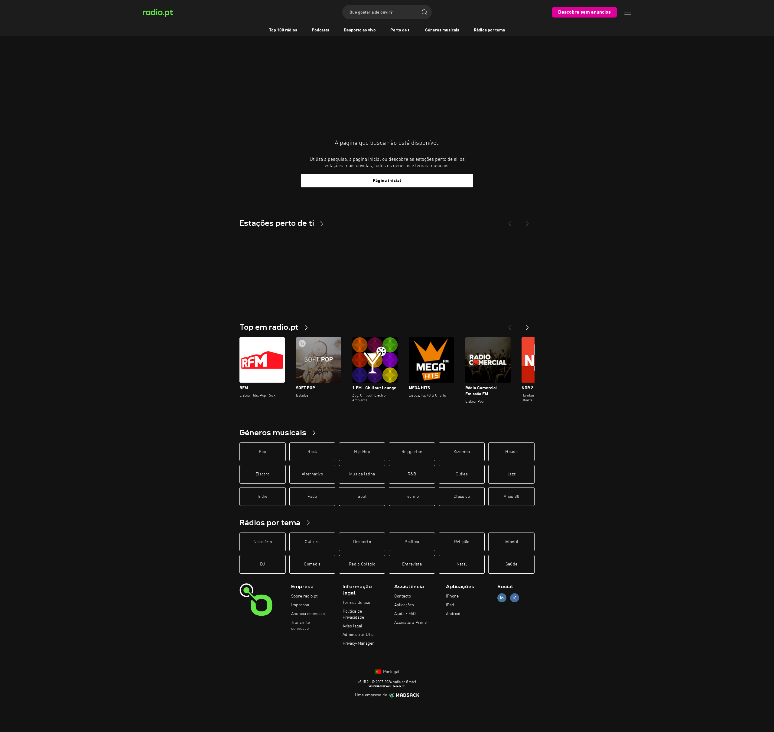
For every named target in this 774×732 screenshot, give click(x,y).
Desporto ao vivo (360, 30)
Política (412, 542)
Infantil (512, 542)
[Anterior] (509, 325)
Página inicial (387, 181)
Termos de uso (356, 603)
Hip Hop (362, 452)
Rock (312, 452)
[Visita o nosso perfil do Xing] (514, 598)
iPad (450, 605)
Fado (312, 496)
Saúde (512, 564)
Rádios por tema (489, 30)
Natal (462, 564)
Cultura (312, 542)
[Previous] (509, 221)
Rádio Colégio (362, 564)
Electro (262, 474)
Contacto (402, 596)
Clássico (462, 496)
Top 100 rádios (283, 30)
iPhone (452, 596)
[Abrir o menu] (627, 12)
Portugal (390, 672)
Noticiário (262, 542)
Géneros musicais (442, 30)
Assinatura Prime (410, 622)
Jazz (511, 474)
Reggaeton (412, 452)
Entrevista (412, 564)
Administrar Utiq (358, 635)
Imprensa (300, 605)
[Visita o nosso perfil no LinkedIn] (501, 598)
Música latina (362, 474)
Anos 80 (511, 496)
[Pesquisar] (424, 12)
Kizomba (462, 452)
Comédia (312, 564)
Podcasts (320, 30)
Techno (412, 496)
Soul (362, 496)
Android (453, 614)
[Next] (527, 221)
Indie (262, 496)
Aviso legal (352, 626)
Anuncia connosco (308, 614)
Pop (262, 452)
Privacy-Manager (358, 643)
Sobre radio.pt (304, 596)
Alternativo (312, 474)
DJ (262, 564)
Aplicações (404, 605)
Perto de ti (400, 30)
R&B (412, 474)
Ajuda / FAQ (405, 614)
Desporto (362, 542)
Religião (462, 542)
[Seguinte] (527, 325)
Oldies (462, 474)
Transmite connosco (300, 625)
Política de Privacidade (353, 614)
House (511, 452)
